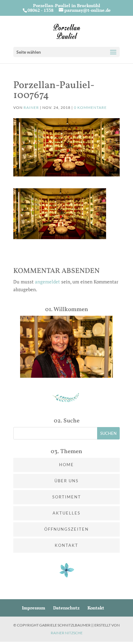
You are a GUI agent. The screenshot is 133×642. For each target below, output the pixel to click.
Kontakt (66, 545)
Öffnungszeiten (66, 529)
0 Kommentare (90, 107)
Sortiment (66, 496)
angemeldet (47, 282)
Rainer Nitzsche (67, 633)
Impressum (33, 608)
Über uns (66, 480)
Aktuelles (66, 512)
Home (66, 464)
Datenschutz (66, 608)
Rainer (31, 107)
